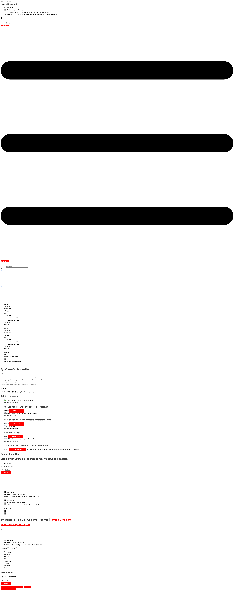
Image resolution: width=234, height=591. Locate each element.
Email (3, 469)
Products (7, 352)
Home (6, 304)
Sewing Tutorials (13, 320)
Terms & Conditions (61, 519)
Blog (5, 313)
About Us (7, 306)
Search (3, 23)
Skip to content (6, 2)
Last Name (4, 466)
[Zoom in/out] (4, 587)
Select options (17, 449)
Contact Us (8, 324)
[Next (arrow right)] (12, 589)
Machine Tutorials (14, 318)
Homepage (7, 552)
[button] (117, 20)
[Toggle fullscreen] (12, 587)
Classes (7, 311)
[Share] (19, 587)
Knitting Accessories (11, 357)
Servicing (7, 322)
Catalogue (7, 309)
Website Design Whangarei (15, 524)
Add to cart (16, 411)
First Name (4, 463)
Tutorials (7, 315)
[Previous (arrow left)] (4, 589)
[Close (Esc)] (27, 587)
